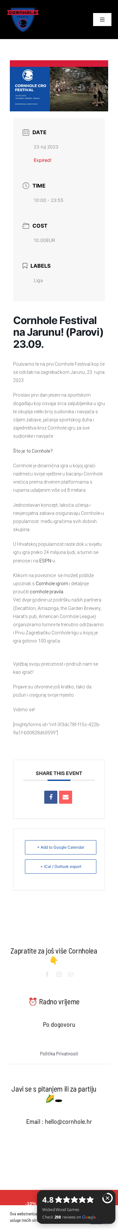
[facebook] (47, 974)
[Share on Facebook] (50, 797)
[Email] (65, 797)
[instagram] (59, 974)
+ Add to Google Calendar (60, 847)
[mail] (70, 974)
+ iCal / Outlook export (60, 866)
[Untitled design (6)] (23, 10)
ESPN (45, 560)
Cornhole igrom (52, 583)
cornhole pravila (46, 591)
